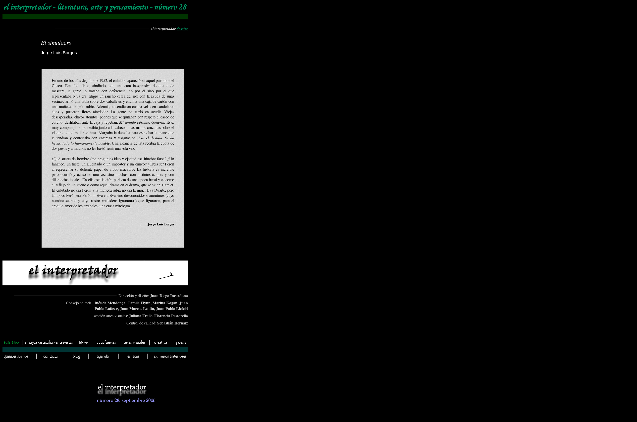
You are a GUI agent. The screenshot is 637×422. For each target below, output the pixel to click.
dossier (182, 29)
